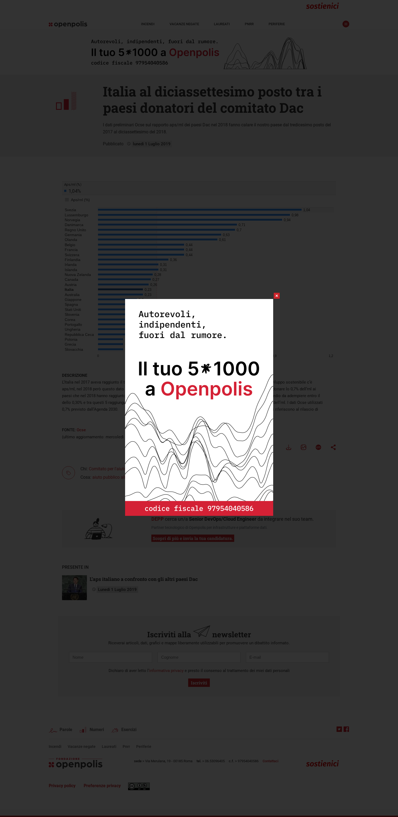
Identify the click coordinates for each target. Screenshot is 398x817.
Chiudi (272, 296)
